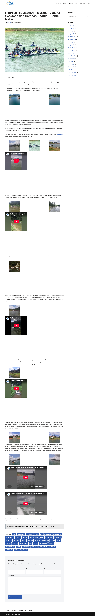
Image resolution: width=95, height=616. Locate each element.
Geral (76, 3)
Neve (6, 614)
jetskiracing (45, 540)
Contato (7, 610)
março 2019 (71, 64)
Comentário (11, 575)
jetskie (23, 540)
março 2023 (71, 34)
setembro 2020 (72, 39)
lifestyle (15, 543)
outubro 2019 (71, 53)
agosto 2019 (71, 58)
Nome (10, 569)
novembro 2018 (72, 75)
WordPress (17, 614)
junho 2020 (71, 42)
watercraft (9, 549)
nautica (51, 543)
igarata (36, 534)
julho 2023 (71, 28)
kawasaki (8, 543)
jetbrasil (18, 537)
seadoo (18, 546)
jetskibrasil (57, 537)
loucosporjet (23, 543)
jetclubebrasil (34, 537)
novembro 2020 (72, 36)
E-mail (28, 569)
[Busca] (88, 16)
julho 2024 (71, 25)
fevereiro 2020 (72, 47)
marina (35, 543)
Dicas (64, 3)
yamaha (25, 549)
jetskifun (30, 540)
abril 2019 (70, 61)
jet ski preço (47, 534)
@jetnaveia (60, 134)
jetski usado (48, 537)
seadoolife (52, 546)
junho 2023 (71, 31)
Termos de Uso (28, 610)
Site (45, 569)
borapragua (21, 534)
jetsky (58, 540)
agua (14, 534)
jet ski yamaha (9, 537)
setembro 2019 (72, 56)
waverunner (17, 549)
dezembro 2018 (72, 72)
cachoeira (29, 534)
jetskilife (37, 540)
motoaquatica (43, 543)
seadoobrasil (26, 546)
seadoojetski (43, 546)
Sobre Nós (58, 3)
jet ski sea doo (57, 534)
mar (30, 543)
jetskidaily (17, 540)
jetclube (9, 22)
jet (41, 534)
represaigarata (10, 546)
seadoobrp (35, 546)
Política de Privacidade (17, 610)
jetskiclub (9, 540)
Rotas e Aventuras (85, 3)
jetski (41, 537)
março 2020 (71, 45)
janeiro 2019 (71, 69)
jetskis (53, 540)
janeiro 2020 (71, 50)
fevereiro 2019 (72, 67)
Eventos (71, 3)
